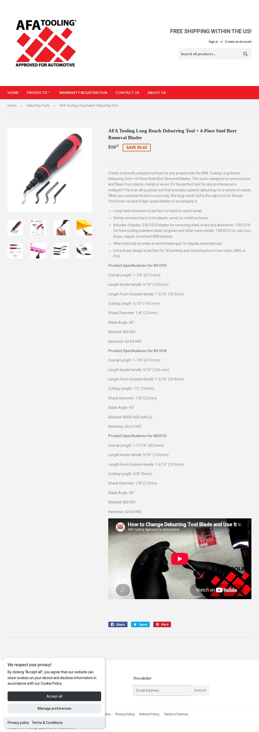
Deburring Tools (38, 105)
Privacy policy (18, 723)
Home (13, 92)
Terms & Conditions (47, 723)
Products (37, 92)
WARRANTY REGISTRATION (83, 92)
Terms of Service (176, 714)
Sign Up (200, 690)
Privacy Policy (125, 714)
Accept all (54, 696)
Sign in (213, 42)
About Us (156, 92)
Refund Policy (149, 714)
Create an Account (238, 42)
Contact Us (127, 92)
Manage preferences (54, 708)
